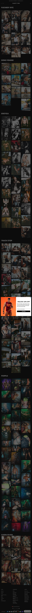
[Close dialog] (30, 297)
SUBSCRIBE (24, 311)
